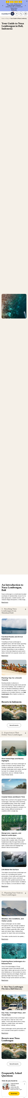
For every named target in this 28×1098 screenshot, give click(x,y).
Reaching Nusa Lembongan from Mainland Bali (9, 611)
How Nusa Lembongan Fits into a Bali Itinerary (12, 988)
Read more (5, 602)
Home (3, 18)
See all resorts (14, 725)
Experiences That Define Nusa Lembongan (12, 734)
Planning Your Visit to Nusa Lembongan (12, 894)
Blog (7, 18)
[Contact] (21, 14)
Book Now (14, 1093)
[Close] (24, 1084)
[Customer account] (17, 14)
